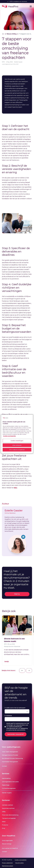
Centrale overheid (7, 805)
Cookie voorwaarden (20, 860)
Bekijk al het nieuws (8, 670)
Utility (4, 811)
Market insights (7, 792)
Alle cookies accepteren (17, 449)
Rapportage (5, 785)
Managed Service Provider (10, 755)
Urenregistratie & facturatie (10, 781)
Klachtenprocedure (7, 866)
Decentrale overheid (8, 808)
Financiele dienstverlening (10, 815)
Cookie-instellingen (17, 440)
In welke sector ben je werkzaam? (15, 708)
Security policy (19, 863)
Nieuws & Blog (12, 34)
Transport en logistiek (9, 818)
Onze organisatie (7, 840)
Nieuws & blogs (6, 844)
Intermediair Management (10, 761)
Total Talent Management (10, 752)
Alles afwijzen (16, 445)
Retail (3, 821)
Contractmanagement (9, 788)
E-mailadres (8, 715)
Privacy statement (7, 863)
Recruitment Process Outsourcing (12, 758)
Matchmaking (6, 778)
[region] (17, 434)
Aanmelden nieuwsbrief (15, 734)
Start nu (17, 594)
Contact (4, 766)
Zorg (3, 828)
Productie (5, 825)
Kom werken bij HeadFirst (10, 848)
